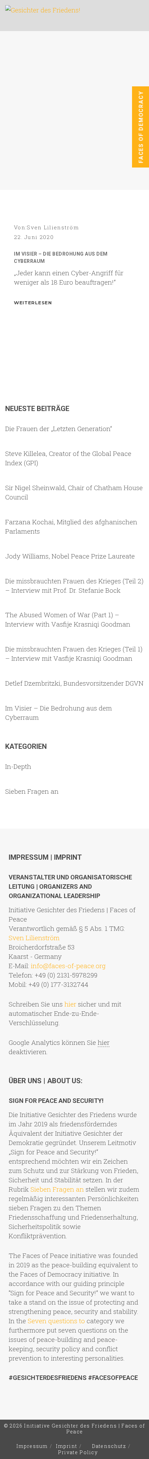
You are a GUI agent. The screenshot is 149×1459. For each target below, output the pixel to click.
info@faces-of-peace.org (68, 965)
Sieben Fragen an (32, 791)
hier (70, 1004)
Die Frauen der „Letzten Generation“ (58, 428)
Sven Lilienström (53, 227)
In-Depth (18, 766)
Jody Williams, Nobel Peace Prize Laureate (70, 556)
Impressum (32, 1446)
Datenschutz (109, 1446)
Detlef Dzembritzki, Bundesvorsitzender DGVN (74, 683)
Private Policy (78, 1452)
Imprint (66, 1446)
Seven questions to (56, 1320)
